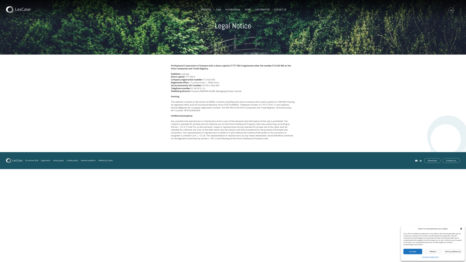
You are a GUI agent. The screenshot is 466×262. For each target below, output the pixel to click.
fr (451, 10)
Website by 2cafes (105, 160)
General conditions (88, 160)
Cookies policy (72, 160)
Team (218, 9)
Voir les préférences (453, 251)
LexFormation (262, 9)
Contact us (280, 9)
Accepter (412, 251)
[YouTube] (416, 161)
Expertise (206, 9)
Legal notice (45, 160)
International (233, 9)
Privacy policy (58, 160)
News (248, 9)
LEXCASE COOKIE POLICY (430, 257)
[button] (461, 229)
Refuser (433, 251)
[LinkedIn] (421, 161)
